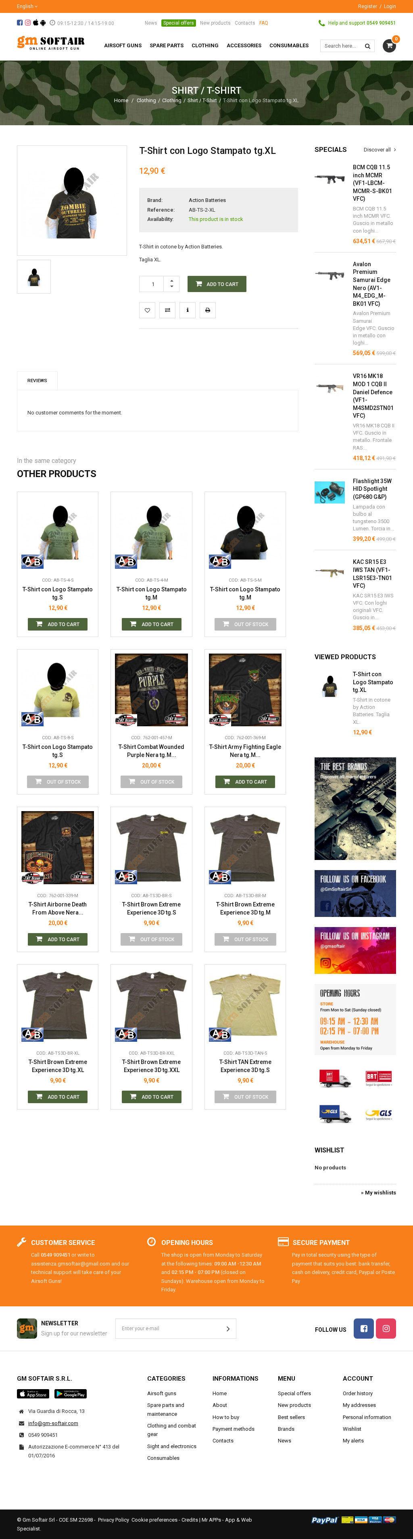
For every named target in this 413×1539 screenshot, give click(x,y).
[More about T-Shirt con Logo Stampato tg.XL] (330, 686)
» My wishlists (378, 1193)
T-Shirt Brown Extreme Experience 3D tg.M (245, 908)
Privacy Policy (113, 1520)
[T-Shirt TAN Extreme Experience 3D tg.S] (245, 1005)
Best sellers (291, 1417)
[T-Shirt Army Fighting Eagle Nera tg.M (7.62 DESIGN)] (245, 690)
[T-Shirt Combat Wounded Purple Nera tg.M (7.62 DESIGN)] (151, 690)
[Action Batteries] (32, 561)
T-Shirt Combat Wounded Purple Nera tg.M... (151, 751)
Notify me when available (273, 524)
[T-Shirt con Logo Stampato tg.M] (151, 532)
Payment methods (233, 1429)
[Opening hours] (355, 1019)
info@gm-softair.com (53, 1423)
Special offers (178, 23)
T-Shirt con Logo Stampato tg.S (58, 593)
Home (121, 100)
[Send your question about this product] (187, 310)
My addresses (359, 1405)
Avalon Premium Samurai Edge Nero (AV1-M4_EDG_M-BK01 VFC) (371, 284)
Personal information (367, 1417)
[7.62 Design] (126, 718)
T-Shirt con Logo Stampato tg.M (152, 593)
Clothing (146, 100)
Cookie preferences (154, 1520)
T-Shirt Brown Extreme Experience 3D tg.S (151, 908)
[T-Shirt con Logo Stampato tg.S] (34, 277)
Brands (286, 1429)
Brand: (155, 200)
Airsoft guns (161, 1393)
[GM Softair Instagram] (355, 950)
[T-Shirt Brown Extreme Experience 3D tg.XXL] (151, 1005)
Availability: (160, 219)
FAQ (263, 23)
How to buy (226, 1417)
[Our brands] (355, 808)
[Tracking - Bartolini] (355, 1078)
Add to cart (62, 624)
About (220, 1405)
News (151, 23)
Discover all (378, 150)
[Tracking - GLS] (355, 1113)
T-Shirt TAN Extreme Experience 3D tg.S (245, 1066)
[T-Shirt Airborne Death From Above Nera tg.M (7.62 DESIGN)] (57, 847)
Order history (358, 1393)
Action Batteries (207, 200)
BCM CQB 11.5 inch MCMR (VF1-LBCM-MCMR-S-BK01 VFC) (372, 183)
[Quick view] (86, 524)
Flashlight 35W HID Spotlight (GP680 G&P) (372, 489)
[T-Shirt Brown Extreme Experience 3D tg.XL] (57, 1005)
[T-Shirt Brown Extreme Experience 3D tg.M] (245, 847)
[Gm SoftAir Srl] (51, 42)
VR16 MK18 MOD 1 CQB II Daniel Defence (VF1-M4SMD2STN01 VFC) (373, 396)
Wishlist (329, 1150)
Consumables (163, 1458)
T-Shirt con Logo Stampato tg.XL (373, 682)
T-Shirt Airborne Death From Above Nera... (58, 908)
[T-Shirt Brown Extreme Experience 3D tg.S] (151, 847)
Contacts (245, 23)
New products (215, 23)
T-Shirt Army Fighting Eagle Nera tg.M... (245, 751)
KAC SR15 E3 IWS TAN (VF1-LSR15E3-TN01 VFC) (372, 574)
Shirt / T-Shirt (202, 100)
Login (390, 6)
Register (367, 6)
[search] (367, 46)
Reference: (161, 210)
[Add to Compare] (167, 310)
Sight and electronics (171, 1446)
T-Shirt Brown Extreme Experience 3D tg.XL (58, 1066)
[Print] (208, 310)
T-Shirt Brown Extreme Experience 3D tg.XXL (151, 1066)
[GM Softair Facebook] (355, 893)
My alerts (353, 1441)
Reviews (37, 380)
